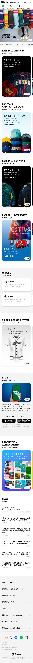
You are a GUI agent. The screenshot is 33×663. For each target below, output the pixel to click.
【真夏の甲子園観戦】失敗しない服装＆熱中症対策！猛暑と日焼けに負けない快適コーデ (16, 530)
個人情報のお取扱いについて (10, 649)
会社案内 (4, 642)
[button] (12, 39)
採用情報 (4, 644)
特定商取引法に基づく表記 (9, 647)
